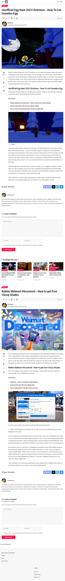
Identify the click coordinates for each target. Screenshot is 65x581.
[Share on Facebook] (9, 18)
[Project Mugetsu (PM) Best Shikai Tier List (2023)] (9, 266)
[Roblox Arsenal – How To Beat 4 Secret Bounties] (40, 266)
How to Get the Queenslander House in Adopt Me (26, 109)
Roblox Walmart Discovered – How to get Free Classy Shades (30, 103)
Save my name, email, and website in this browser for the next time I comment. (23, 245)
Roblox (5, 5)
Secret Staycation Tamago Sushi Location (24, 388)
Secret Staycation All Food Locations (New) (24, 106)
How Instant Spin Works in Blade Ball (22, 385)
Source (13, 144)
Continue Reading (5, 544)
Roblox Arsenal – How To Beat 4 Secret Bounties (39, 275)
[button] (3, 2)
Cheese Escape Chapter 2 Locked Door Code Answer (25, 275)
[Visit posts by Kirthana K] (4, 24)
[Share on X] (11, 18)
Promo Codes (54, 267)
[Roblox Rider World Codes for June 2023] (56, 266)
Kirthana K (10, 22)
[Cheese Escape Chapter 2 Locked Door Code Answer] (25, 266)
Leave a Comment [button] (9, 501)
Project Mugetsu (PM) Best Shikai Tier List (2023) (8, 275)
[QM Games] (6, 2)
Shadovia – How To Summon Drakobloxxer (24, 382)
